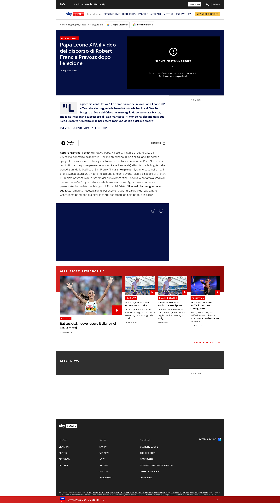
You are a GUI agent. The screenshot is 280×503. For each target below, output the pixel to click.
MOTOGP (169, 14)
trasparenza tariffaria (180, 492)
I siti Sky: (63, 440)
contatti (205, 492)
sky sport (64, 447)
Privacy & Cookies (122, 492)
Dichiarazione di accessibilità (156, 465)
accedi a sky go (207, 439)
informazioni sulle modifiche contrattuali (148, 492)
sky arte (64, 465)
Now (102, 459)
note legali (146, 459)
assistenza (194, 492)
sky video (64, 459)
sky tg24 (64, 453)
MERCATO (156, 14)
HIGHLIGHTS (129, 14)
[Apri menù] (61, 14)
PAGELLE (143, 14)
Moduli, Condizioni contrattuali (100, 492)
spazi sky (104, 471)
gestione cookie (149, 447)
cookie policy (148, 453)
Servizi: (102, 440)
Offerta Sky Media (150, 471)
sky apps (104, 453)
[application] (69, 143)
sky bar (103, 465)
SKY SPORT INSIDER (207, 14)
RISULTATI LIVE (112, 14)
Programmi (105, 477)
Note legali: (145, 440)
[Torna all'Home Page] (75, 14)
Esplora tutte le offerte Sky (90, 4)
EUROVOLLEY (183, 14)
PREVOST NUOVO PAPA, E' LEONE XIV (83, 128)
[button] (161, 210)
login (216, 4)
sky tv (102, 447)
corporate (146, 477)
